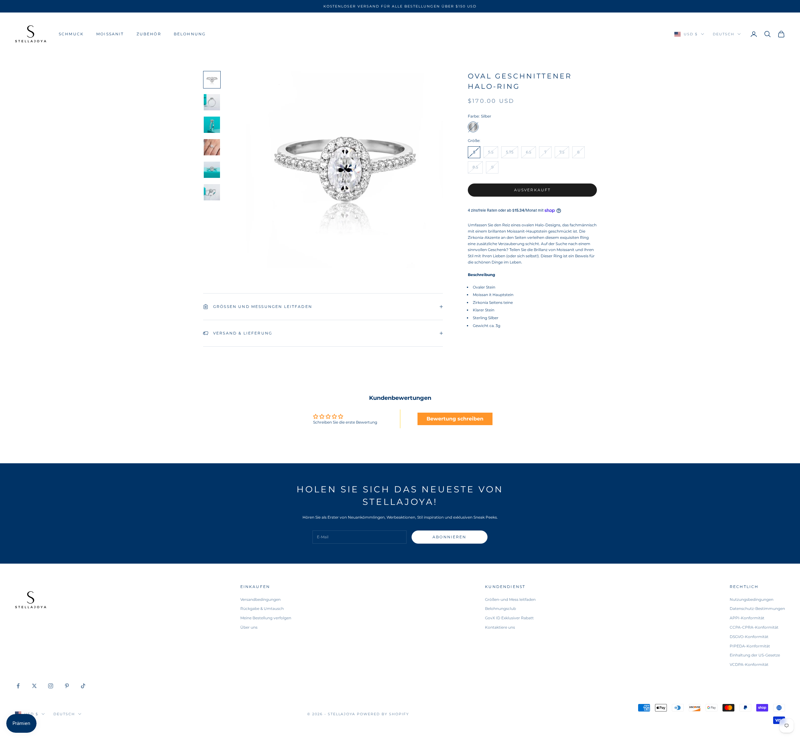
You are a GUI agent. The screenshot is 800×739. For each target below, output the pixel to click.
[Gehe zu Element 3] (212, 124)
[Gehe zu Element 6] (212, 192)
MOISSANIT (110, 34)
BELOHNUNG (190, 34)
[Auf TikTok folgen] (83, 686)
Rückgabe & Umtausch (262, 608)
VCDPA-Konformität (749, 664)
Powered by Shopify (383, 714)
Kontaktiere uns (500, 627)
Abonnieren (449, 537)
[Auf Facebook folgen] (18, 686)
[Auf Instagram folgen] (51, 686)
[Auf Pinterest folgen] (67, 686)
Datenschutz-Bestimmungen (757, 608)
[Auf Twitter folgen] (34, 686)
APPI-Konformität (747, 618)
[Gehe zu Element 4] (212, 147)
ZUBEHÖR (149, 34)
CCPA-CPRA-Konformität (754, 627)
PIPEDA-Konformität (750, 646)
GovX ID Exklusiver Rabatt (509, 618)
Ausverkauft (532, 189)
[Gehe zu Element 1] (212, 79)
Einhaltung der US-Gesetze (755, 655)
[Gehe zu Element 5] (212, 169)
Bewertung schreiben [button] (455, 419)
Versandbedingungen (260, 599)
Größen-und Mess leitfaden (510, 599)
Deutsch (723, 34)
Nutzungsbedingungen (751, 599)
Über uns (249, 627)
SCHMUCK (71, 34)
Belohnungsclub (500, 608)
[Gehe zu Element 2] (212, 102)
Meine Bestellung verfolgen (265, 618)
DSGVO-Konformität (749, 636)
